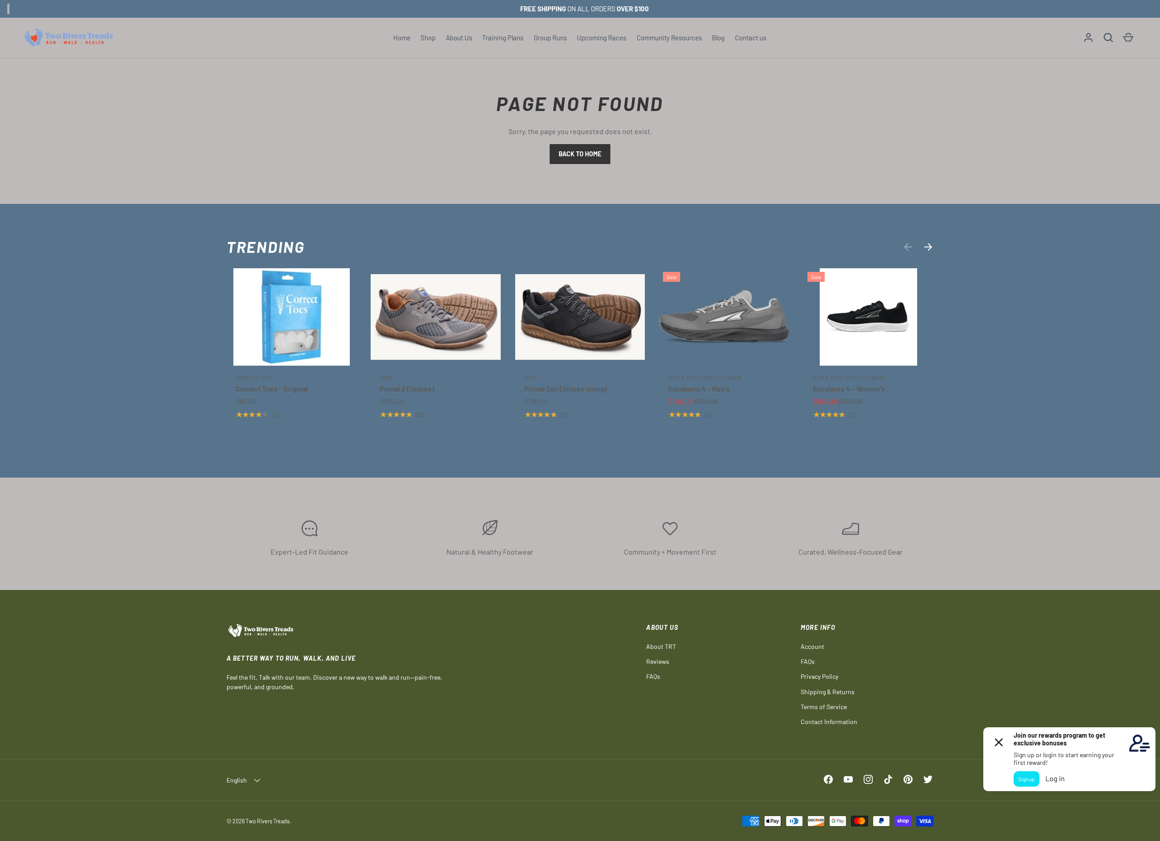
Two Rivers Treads (268, 821)
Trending (266, 246)
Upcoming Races (601, 38)
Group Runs (550, 38)
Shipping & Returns (828, 692)
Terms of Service (824, 706)
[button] (1108, 38)
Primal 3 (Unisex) (407, 388)
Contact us (750, 38)
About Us (459, 38)
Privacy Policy (819, 676)
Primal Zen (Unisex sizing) (565, 388)
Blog (718, 38)
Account (812, 646)
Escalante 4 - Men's (699, 388)
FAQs (653, 676)
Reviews (657, 661)
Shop (427, 38)
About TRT (661, 646)
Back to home (580, 154)
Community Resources (669, 38)
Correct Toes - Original (272, 388)
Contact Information (829, 721)
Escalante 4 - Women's (849, 388)
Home (402, 38)
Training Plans (502, 38)
